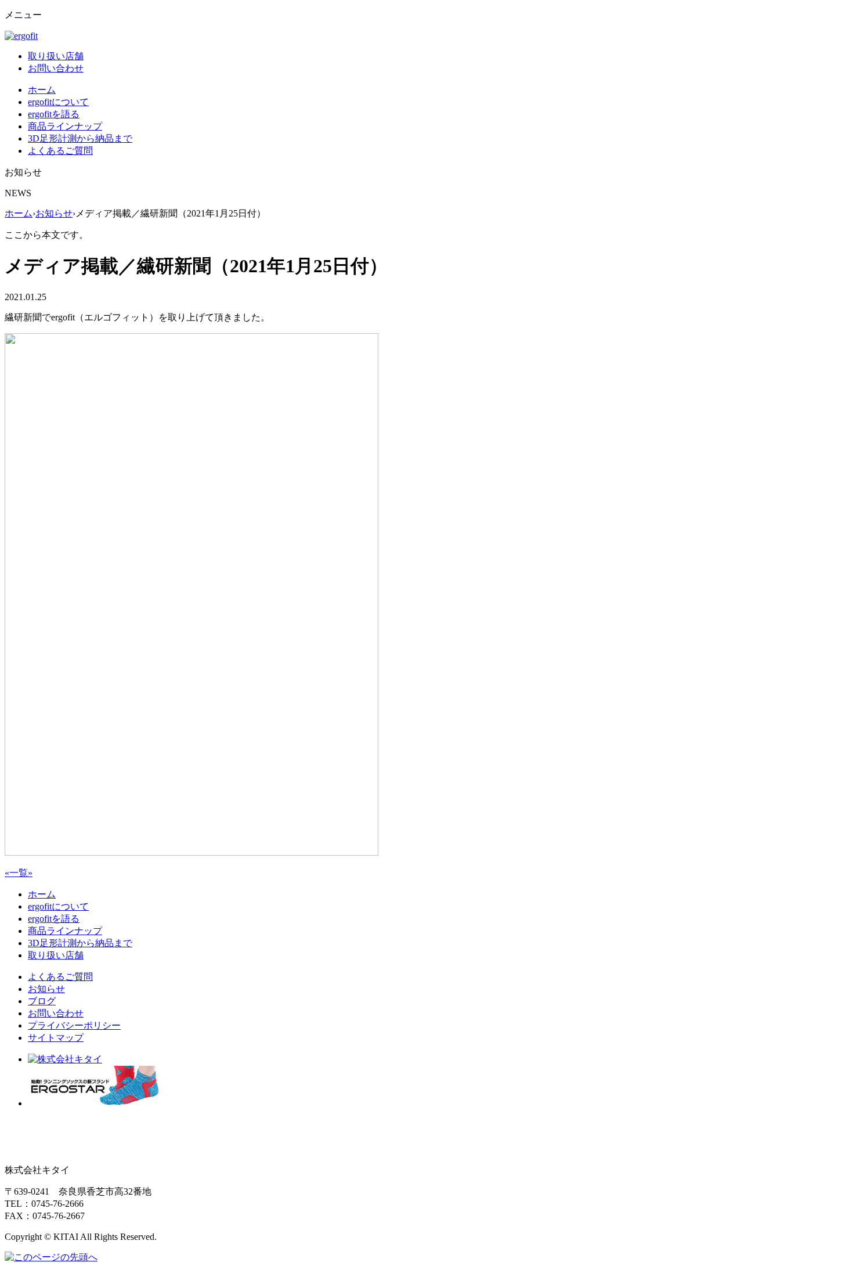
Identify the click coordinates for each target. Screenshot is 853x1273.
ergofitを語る (53, 114)
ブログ (42, 1001)
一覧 (18, 873)
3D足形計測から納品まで (80, 138)
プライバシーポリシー (74, 1025)
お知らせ (54, 213)
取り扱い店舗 (56, 56)
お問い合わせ (56, 68)
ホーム (42, 90)
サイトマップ (56, 1038)
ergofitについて (58, 102)
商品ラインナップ (65, 126)
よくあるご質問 (60, 151)
